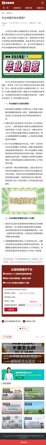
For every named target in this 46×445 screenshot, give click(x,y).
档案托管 (28, 8)
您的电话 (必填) (9, 297)
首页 (3, 13)
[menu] (42, 3)
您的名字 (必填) (9, 293)
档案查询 (17, 8)
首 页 (5, 8)
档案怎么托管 (30, 321)
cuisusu (4, 23)
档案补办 (40, 8)
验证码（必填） (20, 301)
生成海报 (8, 337)
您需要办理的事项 (10, 305)
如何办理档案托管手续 (13, 321)
